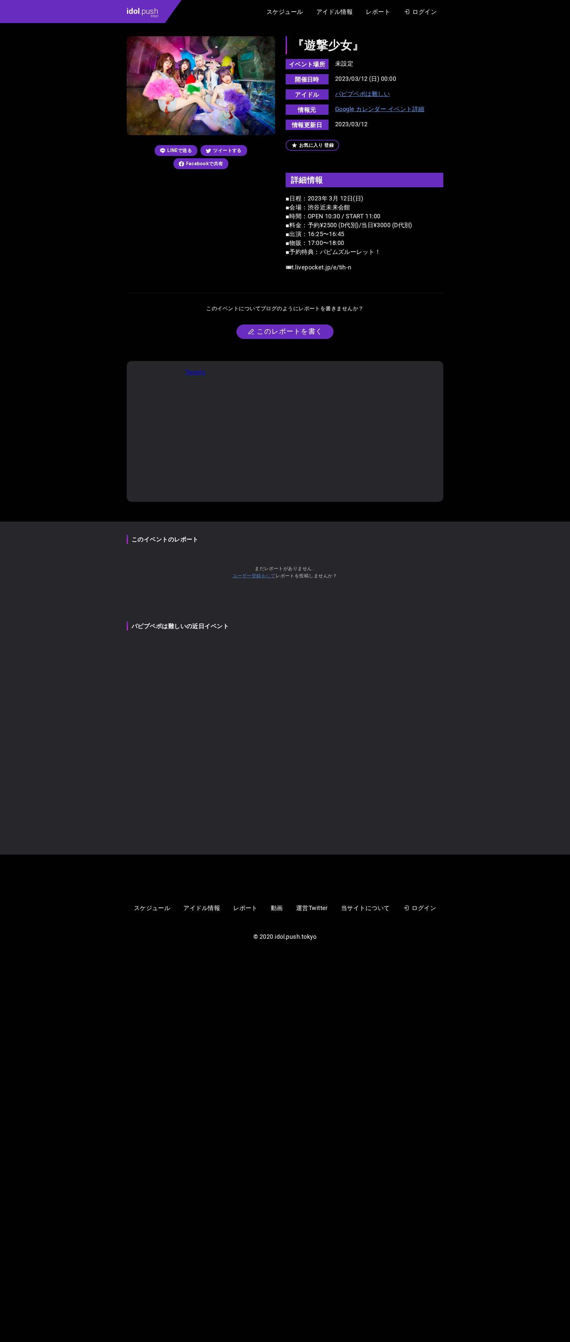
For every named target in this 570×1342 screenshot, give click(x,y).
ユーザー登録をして (254, 575)
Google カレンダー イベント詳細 (380, 109)
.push (142, 12)
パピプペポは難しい (362, 93)
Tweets (195, 372)
